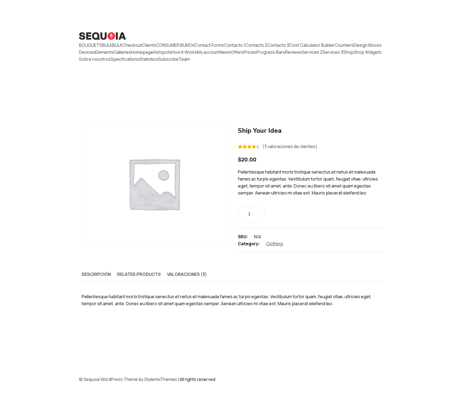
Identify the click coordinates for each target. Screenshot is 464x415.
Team (184, 59)
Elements (104, 52)
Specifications (125, 59)
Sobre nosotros (95, 59)
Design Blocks (368, 45)
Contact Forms (209, 45)
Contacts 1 (234, 45)
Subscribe (168, 59)
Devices (87, 52)
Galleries (122, 52)
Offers (237, 52)
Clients (149, 45)
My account (208, 52)
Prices (250, 52)
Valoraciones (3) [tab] (187, 274)
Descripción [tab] (96, 274)
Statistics (148, 59)
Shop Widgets (368, 52)
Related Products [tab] (139, 274)
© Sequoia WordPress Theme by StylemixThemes (128, 379)
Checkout (132, 45)
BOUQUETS (90, 45)
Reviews (293, 52)
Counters (344, 45)
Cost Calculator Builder (312, 45)
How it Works (184, 52)
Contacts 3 (278, 45)
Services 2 (312, 52)
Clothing (274, 244)
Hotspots (162, 52)
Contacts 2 (256, 45)
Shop (348, 52)
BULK (107, 45)
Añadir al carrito (301, 213)
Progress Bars (270, 52)
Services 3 (332, 52)
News (225, 52)
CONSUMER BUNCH (175, 45)
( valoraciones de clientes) (289, 146)
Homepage (142, 52)
